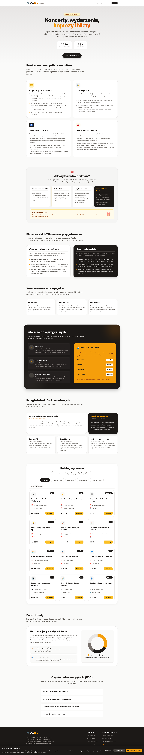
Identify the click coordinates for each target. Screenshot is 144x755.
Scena (83, 3)
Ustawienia (108, 750)
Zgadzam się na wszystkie (134, 750)
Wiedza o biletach (92, 738)
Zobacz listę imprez (72, 55)
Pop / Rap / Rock (57, 480)
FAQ (109, 3)
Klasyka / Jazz (83, 480)
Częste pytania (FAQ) (108, 735)
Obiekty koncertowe (92, 741)
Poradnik (72, 3)
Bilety (78, 3)
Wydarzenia (103, 3)
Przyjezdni (89, 3)
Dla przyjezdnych (107, 738)
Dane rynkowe (91, 744)
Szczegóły (50, 513)
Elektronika (70, 480)
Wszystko (45, 480)
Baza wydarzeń (91, 735)
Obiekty (96, 3)
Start (67, 3)
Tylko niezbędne (119, 750)
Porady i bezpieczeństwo (109, 741)
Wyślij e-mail (105, 744)
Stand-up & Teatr (97, 480)
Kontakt (114, 3)
